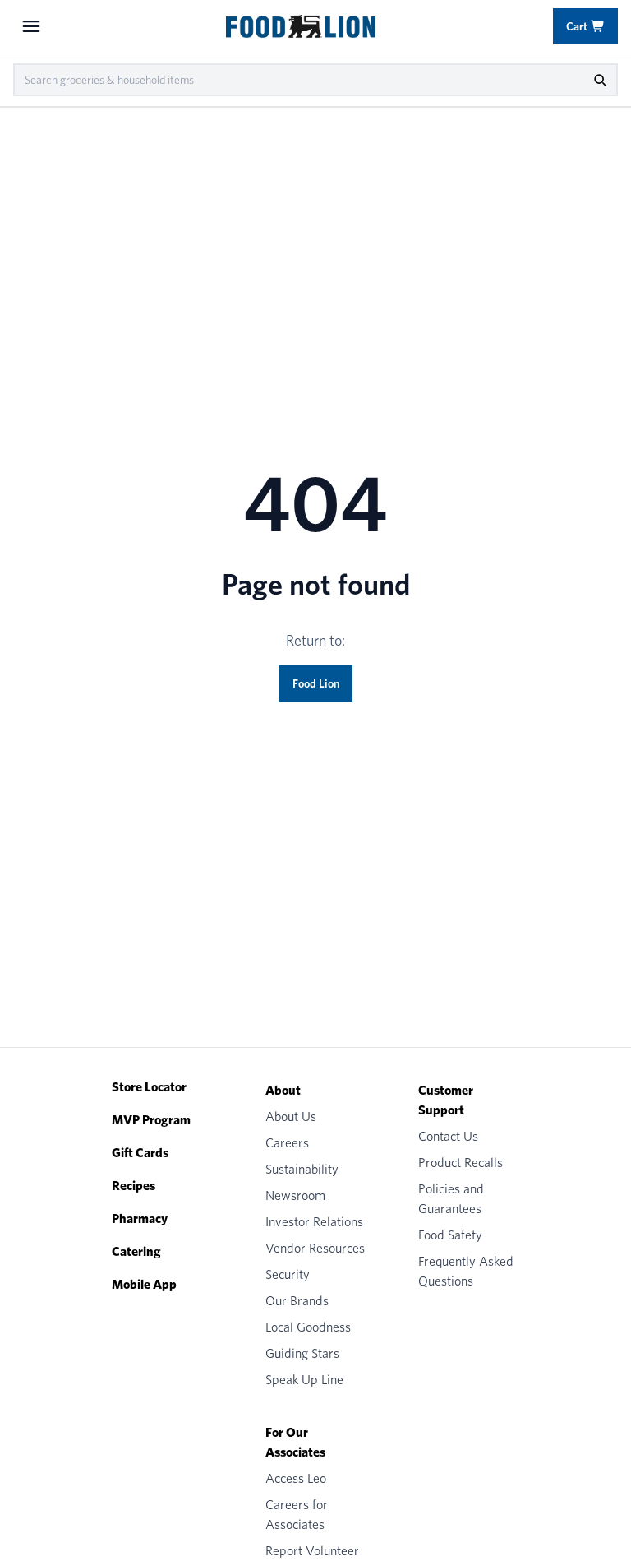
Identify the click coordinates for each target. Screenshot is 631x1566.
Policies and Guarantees (451, 1198)
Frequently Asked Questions (466, 1271)
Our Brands (297, 1301)
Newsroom (295, 1195)
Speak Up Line (304, 1380)
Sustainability (302, 1169)
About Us (290, 1116)
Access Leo (295, 1478)
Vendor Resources (315, 1248)
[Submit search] (599, 80)
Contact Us (448, 1136)
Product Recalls (460, 1162)
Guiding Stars (302, 1353)
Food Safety (450, 1235)
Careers (287, 1143)
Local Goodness (308, 1327)
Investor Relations (314, 1222)
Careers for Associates (296, 1514)
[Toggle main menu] (31, 26)
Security (287, 1274)
